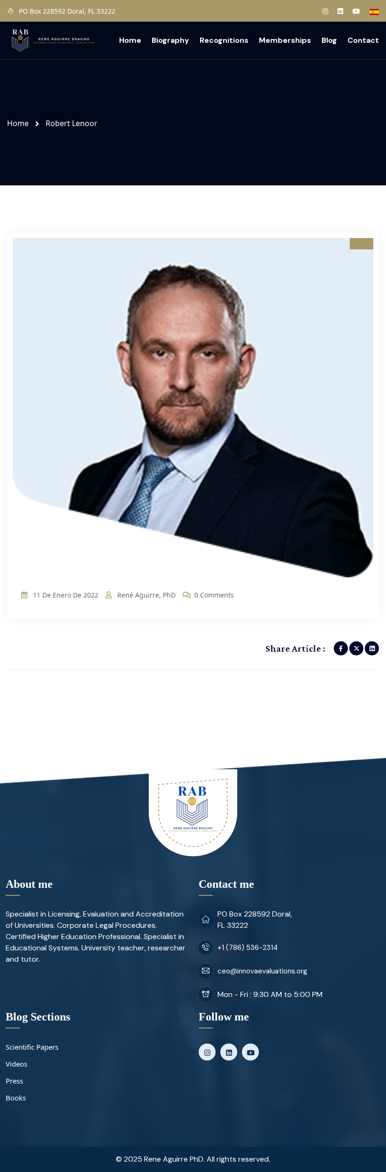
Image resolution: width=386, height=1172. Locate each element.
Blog (329, 40)
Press (14, 1080)
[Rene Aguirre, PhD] (52, 39)
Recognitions (224, 40)
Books (16, 1097)
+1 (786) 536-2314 (247, 947)
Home (130, 40)
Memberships (285, 40)
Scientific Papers (32, 1047)
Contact (363, 40)
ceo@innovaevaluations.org (262, 971)
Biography (170, 40)
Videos (16, 1063)
